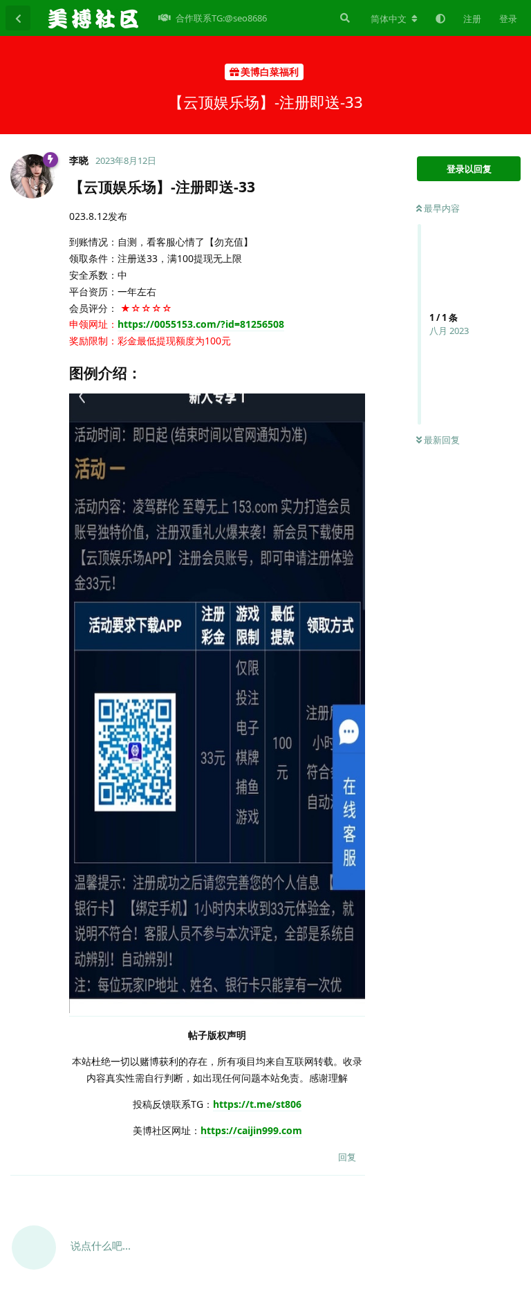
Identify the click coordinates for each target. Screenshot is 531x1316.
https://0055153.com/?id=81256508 (201, 324)
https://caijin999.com (251, 1130)
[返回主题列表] (18, 18)
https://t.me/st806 (257, 1104)
